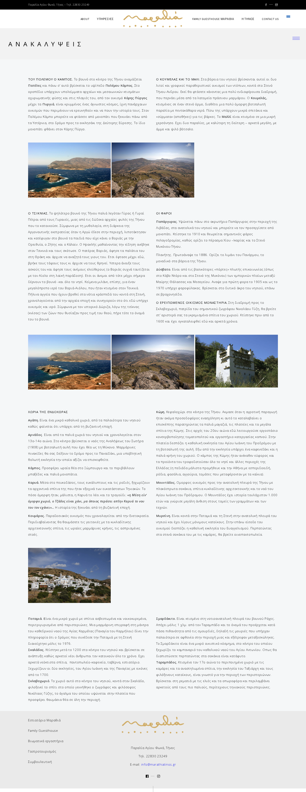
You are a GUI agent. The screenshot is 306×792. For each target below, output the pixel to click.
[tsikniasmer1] (153, 170)
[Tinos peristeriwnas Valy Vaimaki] (236, 361)
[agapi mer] (69, 575)
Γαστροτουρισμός (42, 751)
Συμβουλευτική (40, 762)
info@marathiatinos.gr (158, 764)
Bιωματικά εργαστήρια (45, 741)
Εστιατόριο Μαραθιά (44, 720)
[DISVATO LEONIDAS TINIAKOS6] (69, 170)
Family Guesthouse (43, 730)
